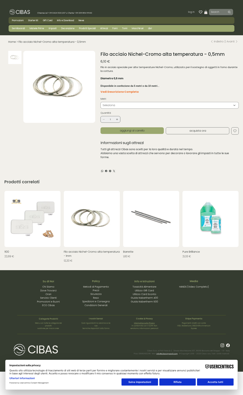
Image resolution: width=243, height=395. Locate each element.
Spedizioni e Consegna (96, 301)
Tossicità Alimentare (144, 286)
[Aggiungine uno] (117, 119)
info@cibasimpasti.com (167, 353)
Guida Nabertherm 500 (144, 301)
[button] (205, 12)
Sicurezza (95, 294)
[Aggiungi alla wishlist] (235, 131)
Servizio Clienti (48, 297)
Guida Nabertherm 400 (144, 297)
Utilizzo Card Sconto (144, 294)
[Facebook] (106, 171)
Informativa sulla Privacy (144, 323)
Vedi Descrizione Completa (120, 92)
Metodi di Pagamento (96, 286)
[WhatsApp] (102, 171)
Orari (48, 294)
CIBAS (23, 12)
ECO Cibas (48, 305)
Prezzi (96, 290)
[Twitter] (114, 171)
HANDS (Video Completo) (194, 286)
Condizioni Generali (95, 305)
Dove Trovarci (48, 290)
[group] (121, 227)
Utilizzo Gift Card (144, 290)
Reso (96, 297)
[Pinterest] (110, 171)
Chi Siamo (48, 286)
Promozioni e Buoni (48, 301)
